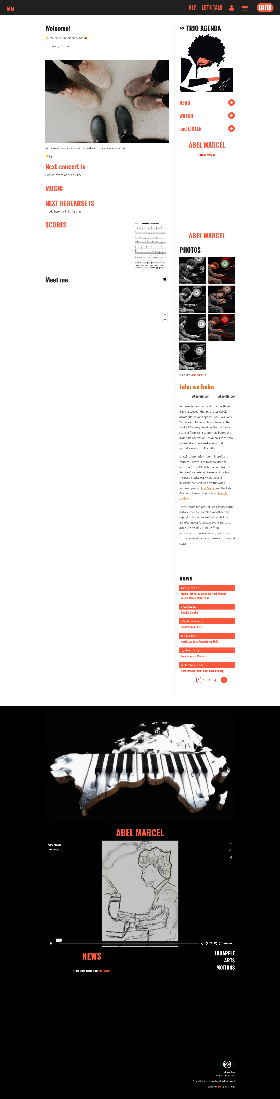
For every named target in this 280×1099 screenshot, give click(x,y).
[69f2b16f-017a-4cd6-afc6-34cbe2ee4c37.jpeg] (193, 270)
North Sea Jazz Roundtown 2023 (200, 641)
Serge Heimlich (198, 374)
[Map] (121, 299)
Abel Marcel (208, 488)
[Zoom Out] (165, 319)
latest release (207, 155)
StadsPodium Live (191, 627)
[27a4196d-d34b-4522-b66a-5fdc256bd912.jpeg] (221, 270)
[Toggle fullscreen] (165, 279)
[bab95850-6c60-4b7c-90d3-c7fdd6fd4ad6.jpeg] (221, 327)
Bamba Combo (189, 612)
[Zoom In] (165, 314)
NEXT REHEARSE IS (69, 203)
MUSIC (54, 188)
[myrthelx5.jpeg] (193, 356)
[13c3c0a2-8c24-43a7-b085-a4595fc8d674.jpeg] (221, 299)
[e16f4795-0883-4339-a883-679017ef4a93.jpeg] (193, 299)
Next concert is (65, 166)
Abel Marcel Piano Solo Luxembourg (202, 671)
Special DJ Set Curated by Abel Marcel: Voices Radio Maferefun (204, 596)
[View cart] (244, 7)
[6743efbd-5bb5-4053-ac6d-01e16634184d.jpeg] (193, 327)
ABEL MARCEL (207, 235)
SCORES (55, 224)
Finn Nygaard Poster (193, 656)
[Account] (231, 7)
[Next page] (224, 680)
